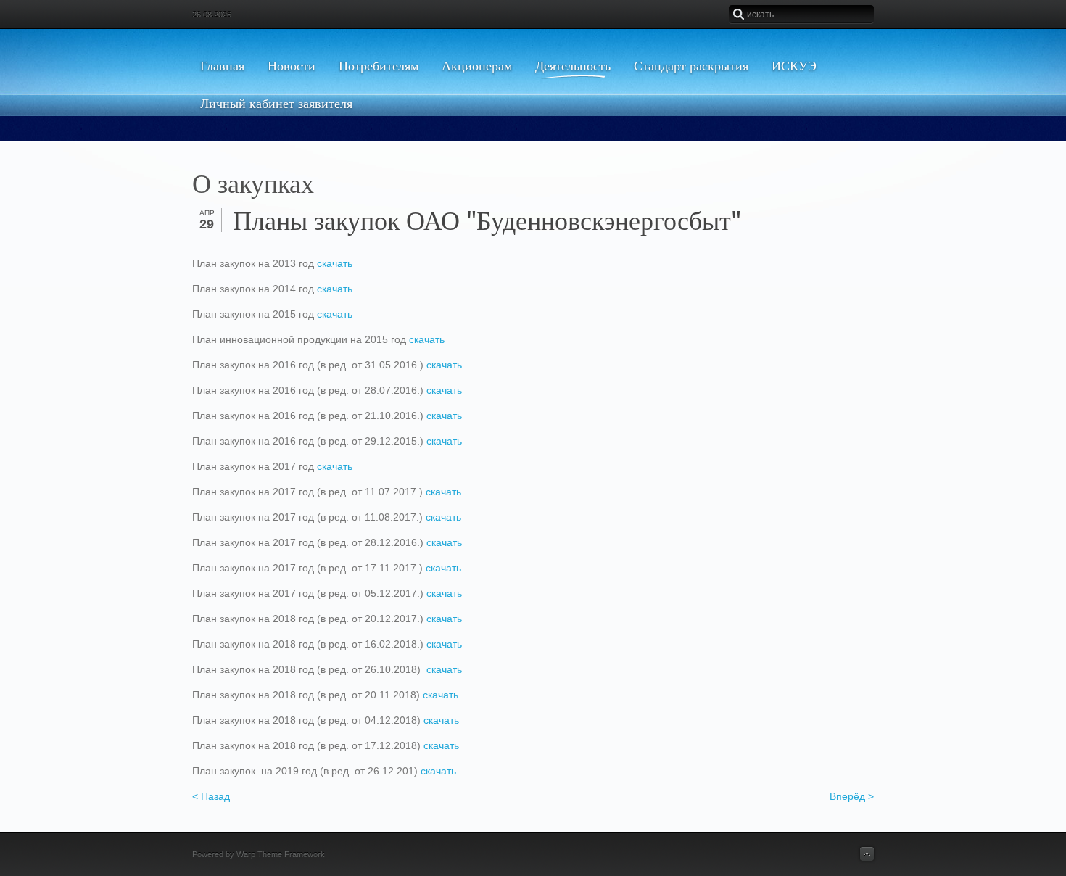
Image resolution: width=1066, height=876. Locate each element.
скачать (334, 263)
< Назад (211, 796)
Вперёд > (852, 796)
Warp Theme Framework (280, 854)
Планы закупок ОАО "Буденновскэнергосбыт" (487, 220)
